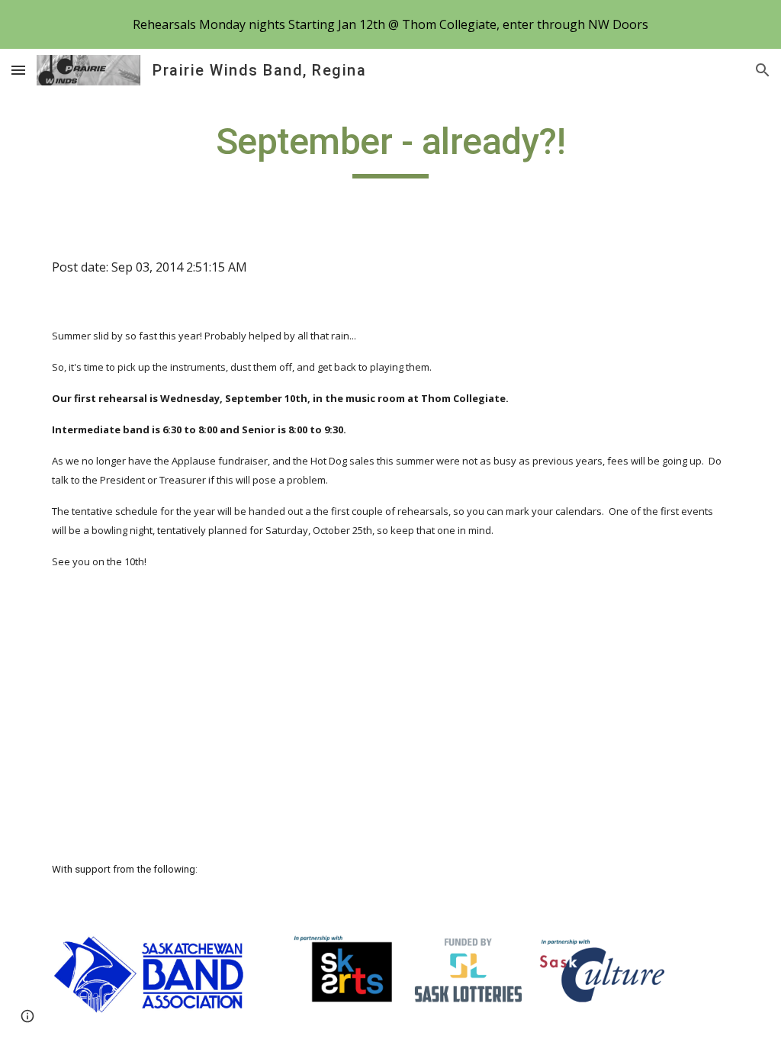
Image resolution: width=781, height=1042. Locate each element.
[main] (390, 149)
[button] (18, 70)
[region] (390, 24)
